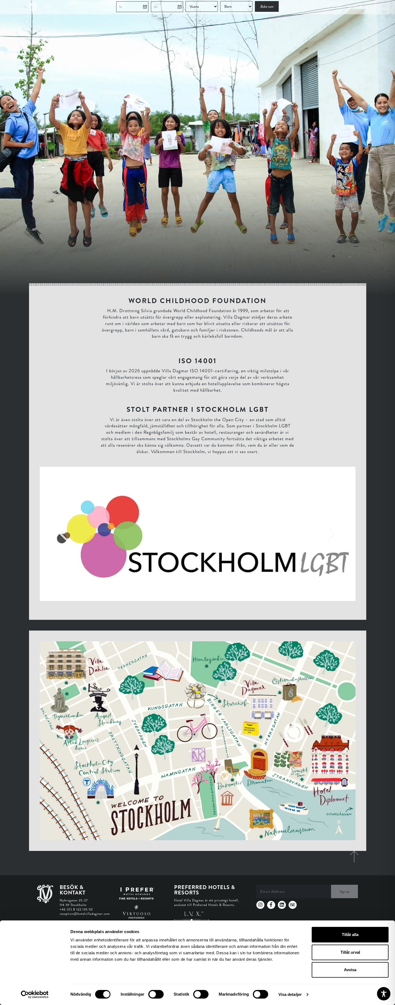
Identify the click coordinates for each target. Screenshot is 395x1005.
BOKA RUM (358, 7)
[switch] (156, 994)
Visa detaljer (290, 994)
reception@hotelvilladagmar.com (85, 913)
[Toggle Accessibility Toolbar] (383, 993)
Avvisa (350, 969)
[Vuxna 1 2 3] (202, 6)
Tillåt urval (350, 952)
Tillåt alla (350, 934)
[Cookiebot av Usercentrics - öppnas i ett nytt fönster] (34, 995)
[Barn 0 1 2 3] (237, 6)
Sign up (344, 891)
